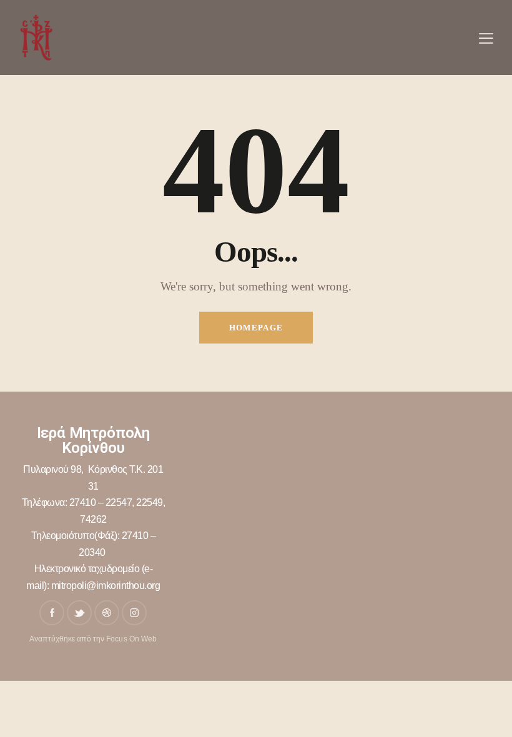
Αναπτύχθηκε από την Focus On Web (93, 639)
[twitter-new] (79, 612)
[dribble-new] (106, 612)
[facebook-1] (51, 612)
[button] (486, 38)
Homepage (256, 327)
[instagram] (134, 612)
